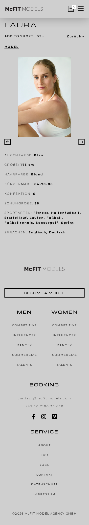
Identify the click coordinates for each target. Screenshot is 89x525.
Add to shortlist (24, 36)
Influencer (24, 335)
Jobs (44, 465)
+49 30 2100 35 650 (44, 406)
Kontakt (44, 474)
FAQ (44, 455)
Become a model (44, 293)
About (44, 445)
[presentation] (7, 142)
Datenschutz (44, 484)
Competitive (24, 325)
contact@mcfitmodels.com (44, 398)
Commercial (24, 355)
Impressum (44, 494)
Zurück (76, 36)
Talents (24, 364)
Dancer (24, 345)
